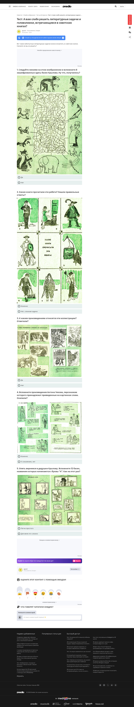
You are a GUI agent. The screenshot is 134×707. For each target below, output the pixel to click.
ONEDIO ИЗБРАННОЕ (19, 6)
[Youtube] (111, 685)
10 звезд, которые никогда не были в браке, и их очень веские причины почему (27, 658)
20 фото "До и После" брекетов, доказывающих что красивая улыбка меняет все (103, 648)
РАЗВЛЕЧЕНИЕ (44, 6)
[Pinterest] (115, 685)
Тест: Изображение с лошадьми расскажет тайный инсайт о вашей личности (26, 664)
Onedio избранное (29, 15)
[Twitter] (107, 685)
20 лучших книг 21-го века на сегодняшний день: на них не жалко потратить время (77, 671)
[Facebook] (104, 685)
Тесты (38, 15)
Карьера (34, 685)
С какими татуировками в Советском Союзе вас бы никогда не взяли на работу (27, 651)
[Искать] (115, 6)
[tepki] (20, 593)
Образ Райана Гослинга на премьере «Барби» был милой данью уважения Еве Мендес (28, 645)
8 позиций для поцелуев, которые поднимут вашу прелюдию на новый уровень (77, 656)
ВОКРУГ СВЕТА (32, 6)
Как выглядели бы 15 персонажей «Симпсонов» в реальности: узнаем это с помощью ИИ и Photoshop (28, 671)
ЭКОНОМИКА (55, 6)
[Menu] (9, 6)
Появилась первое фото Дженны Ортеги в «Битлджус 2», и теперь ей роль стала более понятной (27, 639)
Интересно (43, 15)
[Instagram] (100, 685)
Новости (19, 15)
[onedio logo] (67, 6)
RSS (38, 685)
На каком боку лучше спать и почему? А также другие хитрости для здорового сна (78, 666)
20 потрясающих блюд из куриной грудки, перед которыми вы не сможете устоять (78, 643)
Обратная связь (21, 685)
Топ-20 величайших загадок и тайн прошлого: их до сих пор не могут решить (103, 653)
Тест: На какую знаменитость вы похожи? (79, 651)
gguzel (31, 30)
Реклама (28, 685)
